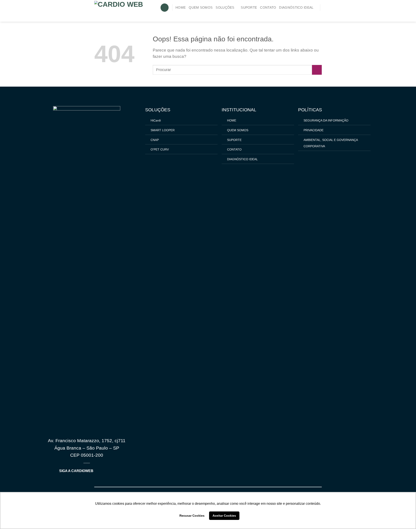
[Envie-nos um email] (305, 15)
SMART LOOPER (163, 130)
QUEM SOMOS (201, 7)
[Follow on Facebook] (299, 15)
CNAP (155, 140)
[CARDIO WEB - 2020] (119, 11)
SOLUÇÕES (225, 7)
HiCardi (156, 120)
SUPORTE (249, 7)
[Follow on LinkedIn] (318, 15)
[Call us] (312, 15)
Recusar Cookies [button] (192, 515)
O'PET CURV (160, 149)
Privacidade (313, 130)
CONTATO (268, 7)
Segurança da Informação (326, 120)
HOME (181, 7)
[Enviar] (317, 70)
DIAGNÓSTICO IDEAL (296, 7)
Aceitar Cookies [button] (224, 515)
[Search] (165, 7)
